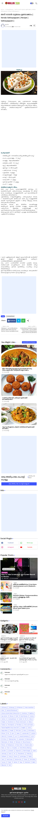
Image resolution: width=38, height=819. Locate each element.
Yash (10, 765)
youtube (29, 547)
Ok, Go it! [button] (5, 816)
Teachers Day (17, 759)
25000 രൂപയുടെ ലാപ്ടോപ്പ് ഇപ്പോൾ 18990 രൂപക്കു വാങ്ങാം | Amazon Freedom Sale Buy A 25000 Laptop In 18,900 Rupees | (27, 639)
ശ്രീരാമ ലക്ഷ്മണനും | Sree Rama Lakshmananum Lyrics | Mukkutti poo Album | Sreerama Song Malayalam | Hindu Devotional (24, 585)
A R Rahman (19, 707)
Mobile (11, 742)
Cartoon (3, 719)
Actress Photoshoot (12, 710)
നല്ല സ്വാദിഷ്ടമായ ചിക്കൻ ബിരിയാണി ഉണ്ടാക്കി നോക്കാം (18, 427)
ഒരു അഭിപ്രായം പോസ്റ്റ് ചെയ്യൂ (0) (19, 484)
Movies (3, 745)
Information (31, 730)
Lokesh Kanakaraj (24, 736)
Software (3, 756)
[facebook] (13, 802)
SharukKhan (21, 753)
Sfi (14, 753)
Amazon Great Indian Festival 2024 (10, 713)
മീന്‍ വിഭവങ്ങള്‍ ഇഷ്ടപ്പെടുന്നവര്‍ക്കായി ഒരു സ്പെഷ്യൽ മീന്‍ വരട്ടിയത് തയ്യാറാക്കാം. (17, 369)
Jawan (18, 733)
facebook (11, 543)
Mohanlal (18, 742)
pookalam (10, 751)
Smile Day (29, 753)
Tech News (32, 759)
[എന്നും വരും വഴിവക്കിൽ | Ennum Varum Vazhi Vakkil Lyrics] (6, 608)
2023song (4, 707)
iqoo (13, 733)
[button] (32, 3)
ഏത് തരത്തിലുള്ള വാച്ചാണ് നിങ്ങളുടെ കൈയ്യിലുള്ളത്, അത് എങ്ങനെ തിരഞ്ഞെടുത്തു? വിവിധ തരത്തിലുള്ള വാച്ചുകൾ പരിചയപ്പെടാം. (9, 639)
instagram (11, 547)
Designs (3, 722)
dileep (30, 722)
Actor (2, 710)
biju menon (4, 716)
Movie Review (26, 742)
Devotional (11, 722)
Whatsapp (23, 321)
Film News (19, 725)
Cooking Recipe (9, 9)
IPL (8, 733)
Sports (15, 756)
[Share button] (28, 321)
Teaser (25, 759)
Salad (34, 751)
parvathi (3, 751)
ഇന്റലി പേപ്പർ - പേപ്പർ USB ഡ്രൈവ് (8, 659)
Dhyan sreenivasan (21, 722)
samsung (3, 753)
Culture (31, 719)
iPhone (3, 733)
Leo (16, 736)
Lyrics (32, 736)
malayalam (21, 739)
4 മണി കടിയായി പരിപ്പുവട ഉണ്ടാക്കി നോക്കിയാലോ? (14, 398)
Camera (32, 716)
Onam (8, 748)
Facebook (12, 320)
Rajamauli (18, 751)
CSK (26, 719)
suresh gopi (23, 756)
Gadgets (23, 728)
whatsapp (30, 543)
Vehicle (15, 762)
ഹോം (2, 9)
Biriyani (12, 716)
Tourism (3, 762)
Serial (9, 753)
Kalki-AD (3, 736)
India (24, 730)
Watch (34, 762)
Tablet (30, 756)
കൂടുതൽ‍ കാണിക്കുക (29, 342)
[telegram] (25, 802)
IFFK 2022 (18, 730)
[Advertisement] (19, 49)
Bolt (17, 716)
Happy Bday (4, 730)
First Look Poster (28, 725)
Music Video (19, 745)
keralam (10, 736)
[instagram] (22, 802)
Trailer (9, 762)
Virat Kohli (27, 762)
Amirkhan (24, 713)
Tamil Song (9, 759)
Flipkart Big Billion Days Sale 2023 (10, 728)
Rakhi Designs (26, 751)
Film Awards (11, 725)
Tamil (2, 759)
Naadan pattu (28, 745)
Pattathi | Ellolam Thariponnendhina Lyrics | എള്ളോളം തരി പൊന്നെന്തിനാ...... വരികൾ (25, 596)
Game (29, 728)
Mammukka (4, 742)
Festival (3, 725)
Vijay (21, 762)
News (2, 748)
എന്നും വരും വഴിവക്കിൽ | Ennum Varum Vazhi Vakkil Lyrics (25, 607)
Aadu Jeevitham (29, 707)
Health (12, 730)
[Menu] (2, 3)
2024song (11, 707)
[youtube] (19, 802)
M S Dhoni (4, 739)
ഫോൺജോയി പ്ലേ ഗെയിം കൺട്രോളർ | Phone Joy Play (28, 659)
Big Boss (31, 713)
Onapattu (14, 748)
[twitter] (16, 802)
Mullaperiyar (11, 745)
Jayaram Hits (25, 733)
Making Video (12, 739)
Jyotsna (33, 733)
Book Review (24, 716)
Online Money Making (25, 748)
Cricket (20, 719)
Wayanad (3, 765)
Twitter (19, 321)
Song (10, 756)
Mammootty (29, 739)
